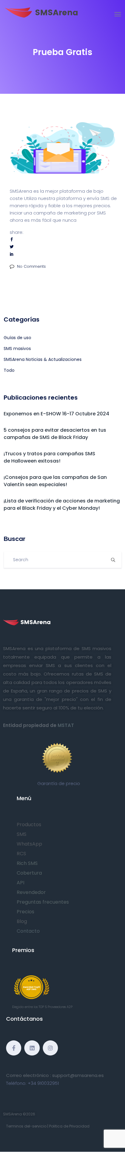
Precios (25, 911)
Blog (22, 921)
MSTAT (66, 725)
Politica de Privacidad (69, 1126)
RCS (21, 853)
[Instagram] (50, 1047)
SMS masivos (17, 348)
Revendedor (31, 892)
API (20, 882)
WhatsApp (29, 843)
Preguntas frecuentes (43, 901)
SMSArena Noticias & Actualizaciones (43, 359)
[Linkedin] (31, 1047)
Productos (29, 824)
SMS (21, 834)
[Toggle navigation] (117, 14)
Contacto (28, 931)
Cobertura (29, 872)
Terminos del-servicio (26, 1126)
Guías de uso (17, 338)
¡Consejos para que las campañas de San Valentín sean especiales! (55, 481)
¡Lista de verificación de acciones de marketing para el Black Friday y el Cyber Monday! (62, 504)
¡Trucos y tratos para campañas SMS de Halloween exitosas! (49, 457)
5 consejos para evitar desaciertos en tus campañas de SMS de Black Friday (55, 434)
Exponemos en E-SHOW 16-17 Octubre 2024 (56, 413)
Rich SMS (27, 863)
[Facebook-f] (13, 1047)
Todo (9, 370)
